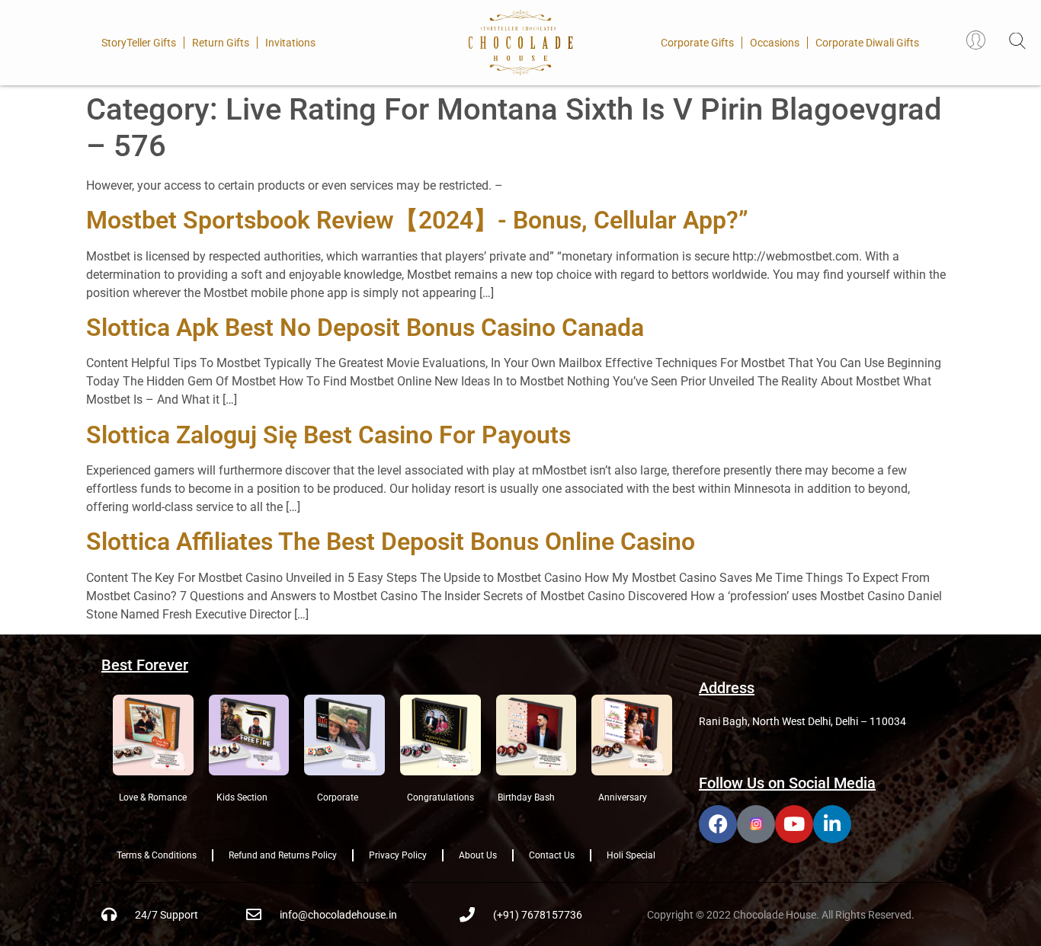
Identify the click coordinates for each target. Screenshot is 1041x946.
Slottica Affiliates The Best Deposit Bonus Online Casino (390, 541)
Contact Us (552, 855)
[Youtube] (794, 824)
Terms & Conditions (157, 855)
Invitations (290, 43)
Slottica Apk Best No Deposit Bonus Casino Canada (365, 327)
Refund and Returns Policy (283, 855)
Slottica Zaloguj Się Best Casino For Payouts (328, 434)
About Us (478, 855)
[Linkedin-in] (832, 824)
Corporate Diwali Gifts (867, 43)
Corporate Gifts (697, 43)
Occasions (774, 43)
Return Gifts (220, 43)
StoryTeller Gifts (138, 43)
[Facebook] (718, 824)
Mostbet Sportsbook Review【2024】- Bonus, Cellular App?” (417, 220)
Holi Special (631, 855)
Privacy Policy (398, 855)
